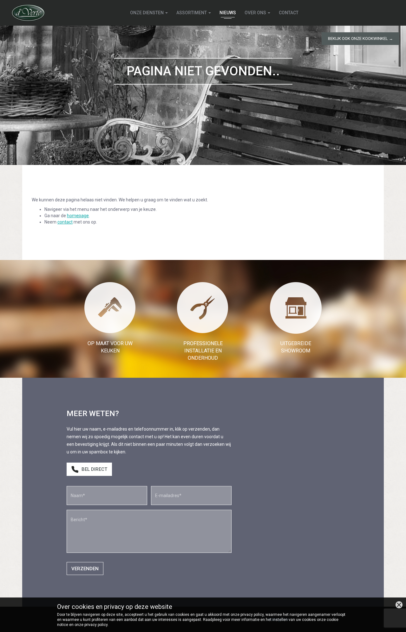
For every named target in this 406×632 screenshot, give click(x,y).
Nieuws (227, 12)
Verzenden (85, 569)
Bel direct (94, 469)
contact (65, 221)
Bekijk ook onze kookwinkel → (360, 38)
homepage (78, 215)
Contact (288, 12)
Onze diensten (147, 12)
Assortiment (192, 12)
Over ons (256, 12)
